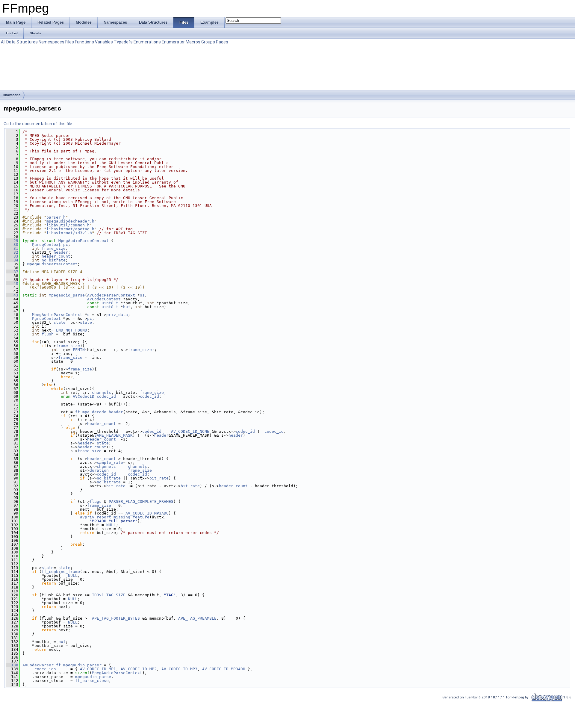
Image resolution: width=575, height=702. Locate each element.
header (61, 252)
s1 (142, 295)
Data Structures (22, 42)
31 (12, 248)
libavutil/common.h (68, 225)
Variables (104, 42)
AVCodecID (83, 396)
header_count (56, 256)
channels (101, 392)
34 (12, 260)
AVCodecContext (104, 299)
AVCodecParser (38, 665)
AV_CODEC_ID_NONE (190, 431)
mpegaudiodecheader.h (70, 221)
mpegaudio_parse (67, 295)
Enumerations (147, 42)
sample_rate (110, 462)
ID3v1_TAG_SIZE (108, 595)
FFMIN (79, 349)
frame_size (54, 248)
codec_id (106, 396)
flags (96, 501)
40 (12, 283)
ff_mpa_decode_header (99, 412)
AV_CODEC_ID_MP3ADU (147, 513)
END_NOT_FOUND (71, 330)
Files (69, 42)
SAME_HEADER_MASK (113, 435)
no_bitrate (54, 260)
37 (12, 272)
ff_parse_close (92, 680)
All (3, 42)
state (60, 322)
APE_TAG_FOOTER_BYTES (116, 618)
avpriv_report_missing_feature (114, 517)
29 (12, 240)
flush (48, 334)
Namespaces (51, 42)
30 (12, 244)
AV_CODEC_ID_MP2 (139, 669)
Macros (193, 42)
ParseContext (46, 244)
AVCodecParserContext (111, 295)
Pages (222, 42)
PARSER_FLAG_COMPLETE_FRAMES (141, 501)
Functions (84, 42)
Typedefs (123, 42)
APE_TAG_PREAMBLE (197, 618)
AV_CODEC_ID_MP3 (179, 669)
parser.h (56, 217)
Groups (208, 42)
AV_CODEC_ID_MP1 (98, 669)
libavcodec (11, 95)
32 (12, 252)
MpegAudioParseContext (83, 240)
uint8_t (110, 303)
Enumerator (173, 42)
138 (12, 665)
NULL (111, 525)
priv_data (117, 314)
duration (99, 470)
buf (126, 307)
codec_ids (45, 669)
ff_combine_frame (61, 571)
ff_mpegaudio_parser (79, 665)
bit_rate (159, 478)
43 (12, 295)
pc (65, 244)
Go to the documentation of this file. (38, 123)
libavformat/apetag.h (70, 229)
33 (12, 256)
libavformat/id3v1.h (69, 233)
